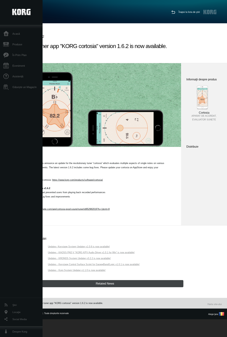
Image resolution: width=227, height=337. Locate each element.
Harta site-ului (214, 304)
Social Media (19, 319)
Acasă (16, 33)
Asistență (17, 76)
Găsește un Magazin (24, 87)
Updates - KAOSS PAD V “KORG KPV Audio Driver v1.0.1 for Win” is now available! (91, 252)
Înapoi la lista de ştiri (189, 12)
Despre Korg (19, 331)
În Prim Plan (19, 55)
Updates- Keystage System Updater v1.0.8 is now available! (79, 246)
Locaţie (16, 312)
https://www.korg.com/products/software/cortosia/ (77, 180)
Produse (17, 44)
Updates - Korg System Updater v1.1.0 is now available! (77, 270)
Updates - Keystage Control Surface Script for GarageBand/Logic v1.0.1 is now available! (94, 264)
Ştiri (14, 305)
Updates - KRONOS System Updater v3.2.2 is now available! (79, 258)
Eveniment (18, 65)
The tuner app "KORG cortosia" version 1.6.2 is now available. (71, 303)
